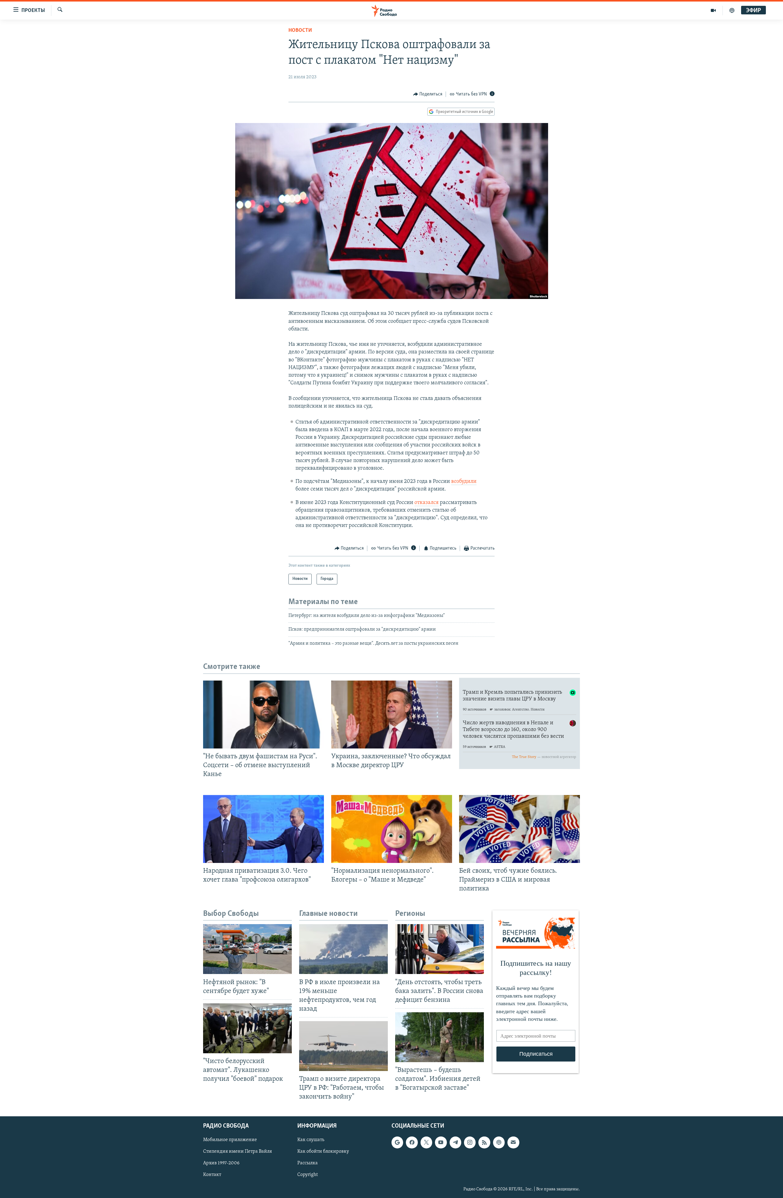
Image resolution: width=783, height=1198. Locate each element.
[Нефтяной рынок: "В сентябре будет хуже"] (247, 949)
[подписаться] (513, 1142)
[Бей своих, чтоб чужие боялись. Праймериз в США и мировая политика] (519, 829)
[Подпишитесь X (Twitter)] (426, 1142)
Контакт (212, 1174)
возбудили (464, 481)
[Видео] (713, 10)
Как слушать (310, 1139)
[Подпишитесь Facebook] (411, 1142)
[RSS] (484, 1142)
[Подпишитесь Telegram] (455, 1142)
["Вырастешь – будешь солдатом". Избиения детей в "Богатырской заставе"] (439, 1037)
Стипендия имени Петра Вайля (237, 1151)
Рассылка (307, 1163)
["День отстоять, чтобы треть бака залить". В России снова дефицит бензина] (439, 949)
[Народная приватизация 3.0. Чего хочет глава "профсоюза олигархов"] (263, 829)
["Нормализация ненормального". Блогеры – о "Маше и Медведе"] (391, 829)
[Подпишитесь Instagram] (470, 1142)
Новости (300, 30)
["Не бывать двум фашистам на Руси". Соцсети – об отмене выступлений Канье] (263, 714)
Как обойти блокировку (323, 1151)
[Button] (428, 94)
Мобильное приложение (230, 1139)
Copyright (307, 1174)
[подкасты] (732, 10)
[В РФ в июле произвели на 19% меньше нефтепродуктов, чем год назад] (343, 949)
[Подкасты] (499, 1142)
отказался (426, 503)
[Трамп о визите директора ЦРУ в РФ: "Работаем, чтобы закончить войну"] (343, 1046)
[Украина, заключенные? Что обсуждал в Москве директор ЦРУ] (391, 714)
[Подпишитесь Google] (397, 1142)
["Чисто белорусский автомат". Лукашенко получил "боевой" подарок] (247, 1028)
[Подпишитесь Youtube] (441, 1142)
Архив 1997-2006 (221, 1163)
